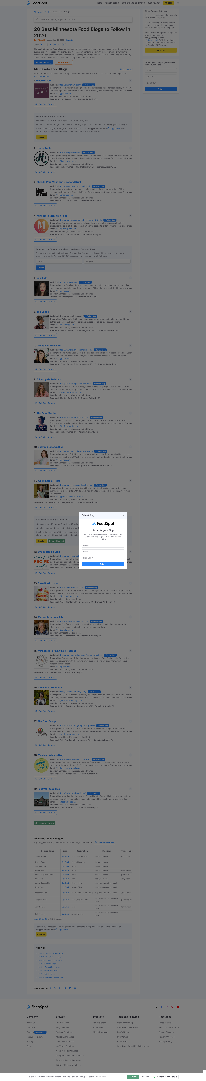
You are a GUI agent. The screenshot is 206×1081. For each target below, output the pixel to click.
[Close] (123, 515)
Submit (103, 564)
